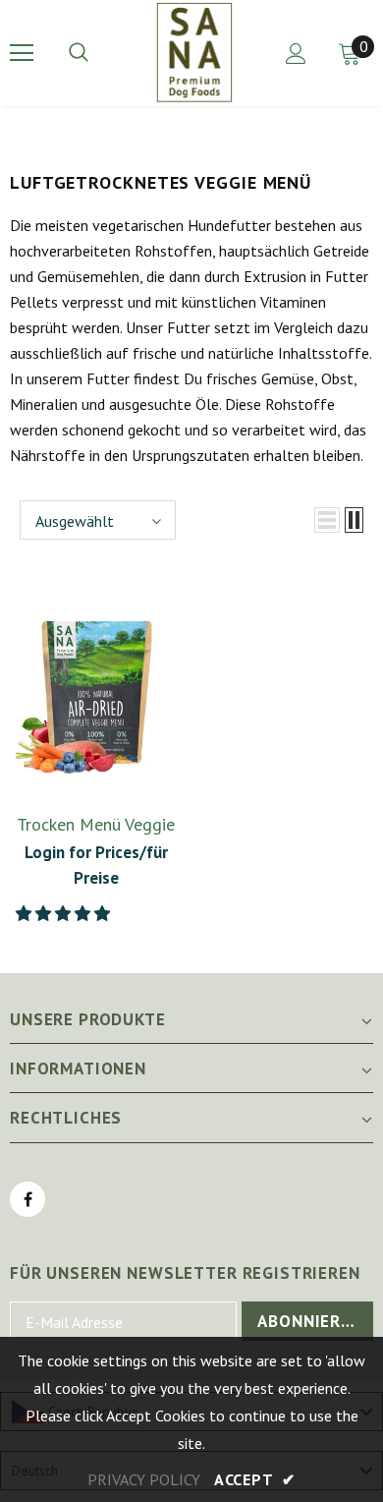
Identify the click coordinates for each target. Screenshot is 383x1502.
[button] (65, 913)
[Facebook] (27, 1199)
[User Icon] (296, 53)
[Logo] (194, 52)
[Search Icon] (98, 53)
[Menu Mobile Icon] (21, 53)
